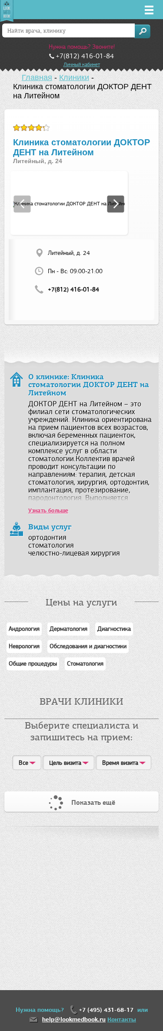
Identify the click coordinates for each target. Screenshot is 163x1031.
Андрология (24, 629)
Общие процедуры (33, 663)
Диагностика (114, 629)
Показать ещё (93, 803)
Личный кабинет (81, 64)
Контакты (121, 1019)
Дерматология (68, 629)
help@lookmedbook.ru (74, 1019)
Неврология (24, 646)
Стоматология (85, 663)
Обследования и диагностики (88, 646)
